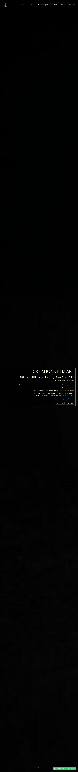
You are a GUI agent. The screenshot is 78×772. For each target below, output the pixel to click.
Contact (72, 5)
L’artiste (63, 5)
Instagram (63, 399)
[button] (64, 768)
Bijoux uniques (43, 5)
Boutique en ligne (27, 5)
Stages (55, 5)
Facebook (71, 399)
